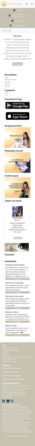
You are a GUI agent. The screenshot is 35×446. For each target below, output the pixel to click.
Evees (7, 77)
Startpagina (17, 64)
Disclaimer (6, 354)
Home (4, 31)
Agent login (24, 436)
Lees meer (17, 279)
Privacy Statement (8, 359)
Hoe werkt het (19, 21)
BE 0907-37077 (19, 17)
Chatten (19, 10)
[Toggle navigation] (32, 4)
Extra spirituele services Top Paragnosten (17, 357)
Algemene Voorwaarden (10, 350)
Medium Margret (10, 79)
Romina (7, 86)
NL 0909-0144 (19, 14)
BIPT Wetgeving (12, 436)
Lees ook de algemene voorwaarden (19, 431)
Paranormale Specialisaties (11, 375)
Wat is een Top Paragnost (11, 368)
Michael (7, 84)
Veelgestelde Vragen (9, 361)
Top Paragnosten (14, 3)
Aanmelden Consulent (10, 348)
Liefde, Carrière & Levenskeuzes (13, 379)
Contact (5, 352)
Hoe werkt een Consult (10, 372)
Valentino (8, 82)
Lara (6, 95)
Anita (6, 93)
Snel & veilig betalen (19, 25)
